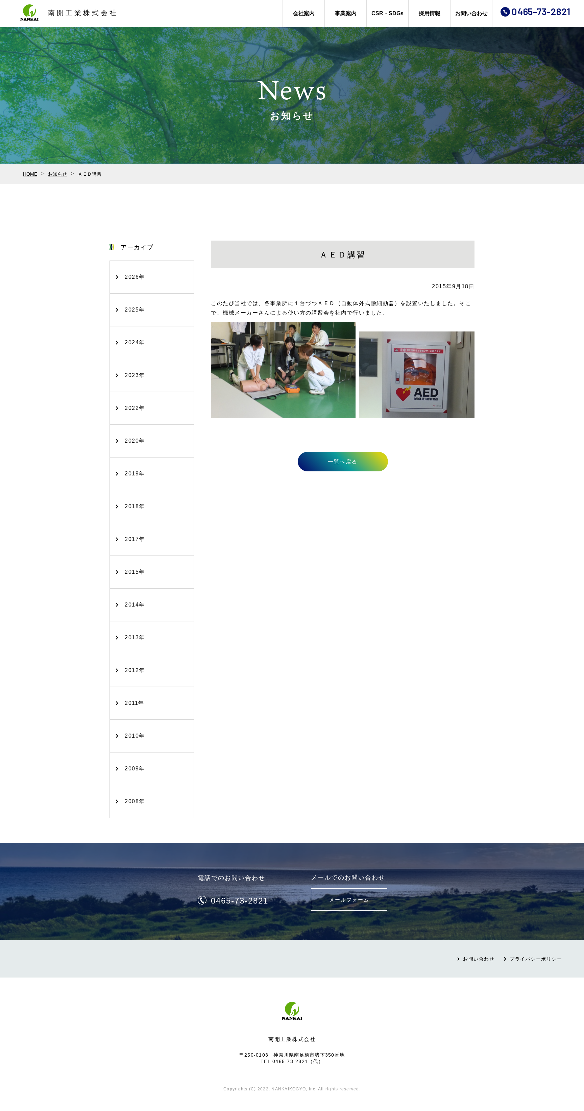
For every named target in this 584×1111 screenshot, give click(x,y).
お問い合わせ (471, 13)
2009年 (135, 768)
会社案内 (304, 13)
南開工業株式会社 (83, 13)
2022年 (135, 408)
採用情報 (429, 13)
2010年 (135, 736)
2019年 (135, 473)
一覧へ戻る (343, 462)
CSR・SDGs (387, 13)
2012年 (135, 670)
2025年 (135, 310)
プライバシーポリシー (536, 959)
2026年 (135, 277)
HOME (30, 174)
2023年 (135, 375)
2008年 (135, 801)
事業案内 (346, 13)
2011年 (134, 703)
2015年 (135, 572)
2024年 (135, 342)
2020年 (135, 441)
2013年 (135, 637)
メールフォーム (349, 900)
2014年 (135, 605)
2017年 (135, 539)
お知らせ (57, 174)
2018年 (135, 506)
